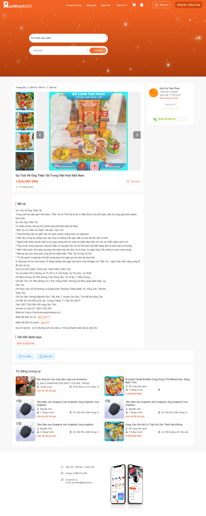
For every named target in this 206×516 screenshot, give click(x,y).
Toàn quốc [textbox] (38, 50)
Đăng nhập (194, 4)
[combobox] (59, 50)
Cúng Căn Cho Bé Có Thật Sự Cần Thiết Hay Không (153, 424)
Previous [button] (37, 131)
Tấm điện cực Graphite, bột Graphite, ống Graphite (65, 424)
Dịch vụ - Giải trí (37, 87)
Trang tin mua (73, 5)
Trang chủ (21, 87)
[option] (88, 131)
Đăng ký (181, 4)
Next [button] (139, 131)
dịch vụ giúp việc (25, 343)
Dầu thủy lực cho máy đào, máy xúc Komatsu (62, 379)
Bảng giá (91, 5)
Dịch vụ (52, 87)
